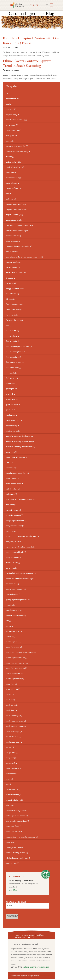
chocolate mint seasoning (17, 230)
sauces (9, 626)
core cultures (12, 251)
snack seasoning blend (16, 721)
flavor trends (12, 315)
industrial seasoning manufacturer (20, 447)
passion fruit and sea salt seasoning (21, 573)
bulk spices (11, 135)
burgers (10, 141)
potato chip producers (16, 589)
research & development (16, 615)
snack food (11, 710)
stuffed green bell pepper (17, 816)
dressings (10, 278)
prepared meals (13, 594)
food (9, 325)
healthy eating (12, 425)
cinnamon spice (13, 241)
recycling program (14, 610)
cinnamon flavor (13, 236)
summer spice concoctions (17, 821)
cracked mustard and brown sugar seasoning (24, 257)
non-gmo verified (14, 557)
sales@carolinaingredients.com (36, 967)
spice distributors (14, 800)
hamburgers (11, 415)
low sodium (11, 468)
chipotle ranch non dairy (16, 209)
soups (9, 779)
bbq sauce (11, 109)
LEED (9, 462)
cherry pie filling (13, 188)
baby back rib (12, 99)
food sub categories (15, 362)
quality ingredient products (18, 599)
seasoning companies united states (21, 652)
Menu (46, 5)
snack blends (12, 705)
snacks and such (13, 737)
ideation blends (13, 431)
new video (11, 505)
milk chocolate (13, 489)
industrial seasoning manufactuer (20, 441)
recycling (10, 605)
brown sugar (12, 125)
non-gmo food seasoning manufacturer (22, 536)
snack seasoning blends (16, 726)
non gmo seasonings (15, 526)
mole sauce (11, 494)
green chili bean (13, 404)
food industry (12, 331)
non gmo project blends (16, 520)
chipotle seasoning (14, 215)
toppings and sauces (15, 847)
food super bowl (13, 367)
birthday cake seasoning (16, 120)
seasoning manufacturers (17, 663)
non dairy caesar (13, 510)
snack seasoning (14, 715)
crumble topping (13, 262)
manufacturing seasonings (17, 473)
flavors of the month (15, 320)
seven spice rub (13, 689)
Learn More (13, 890)
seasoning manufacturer (16, 657)
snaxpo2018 (11, 763)
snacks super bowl (14, 742)
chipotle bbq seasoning (16, 204)
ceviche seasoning (14, 178)
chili (8, 193)
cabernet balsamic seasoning (18, 151)
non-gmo (11, 531)
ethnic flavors (12, 294)
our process (11, 568)
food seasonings (13, 357)
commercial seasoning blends (19, 246)
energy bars (11, 283)
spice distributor (13, 795)
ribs (8, 621)
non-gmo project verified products (20, 547)
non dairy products (14, 515)
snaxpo (10, 747)
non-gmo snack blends (16, 552)
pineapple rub (12, 584)
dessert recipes (13, 267)
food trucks (11, 373)
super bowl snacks (14, 831)
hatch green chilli (14, 420)
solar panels (11, 773)
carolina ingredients (15, 167)
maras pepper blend (14, 483)
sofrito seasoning (14, 768)
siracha (10, 694)
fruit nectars (12, 378)
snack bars (11, 700)
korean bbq (11, 452)
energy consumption (15, 288)
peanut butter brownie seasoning (20, 578)
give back (11, 394)
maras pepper (12, 478)
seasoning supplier (14, 673)
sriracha (10, 805)
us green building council (17, 853)
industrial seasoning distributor (19, 436)
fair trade (10, 299)
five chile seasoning (14, 304)
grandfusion (12, 399)
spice (9, 784)
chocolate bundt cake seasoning (19, 225)
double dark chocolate (16, 273)
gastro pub (11, 389)
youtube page (12, 863)
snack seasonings (14, 731)
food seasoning (13, 341)
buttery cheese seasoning (17, 146)
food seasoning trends (15, 352)
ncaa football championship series (20, 499)
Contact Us (19, 935)
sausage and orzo (14, 631)
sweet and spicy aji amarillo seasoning (22, 837)
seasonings (11, 684)
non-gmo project (14, 541)
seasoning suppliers (15, 679)
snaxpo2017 (11, 758)
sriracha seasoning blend (16, 810)
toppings (10, 842)
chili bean (11, 199)
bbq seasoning (12, 114)
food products (12, 336)
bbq (8, 104)
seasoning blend (13, 642)
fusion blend (12, 383)
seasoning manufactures (16, 668)
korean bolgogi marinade (17, 457)
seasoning (11, 636)
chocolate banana (14, 220)
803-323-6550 (34, 5)
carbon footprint (13, 162)
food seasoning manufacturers (19, 346)
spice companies (13, 789)
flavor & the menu (14, 309)
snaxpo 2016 (12, 752)
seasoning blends (14, 647)
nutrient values (13, 563)
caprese (10, 157)
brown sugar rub (13, 130)
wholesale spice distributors (18, 858)
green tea (11, 410)
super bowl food (13, 826)
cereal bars (11, 172)
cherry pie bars (12, 183)
